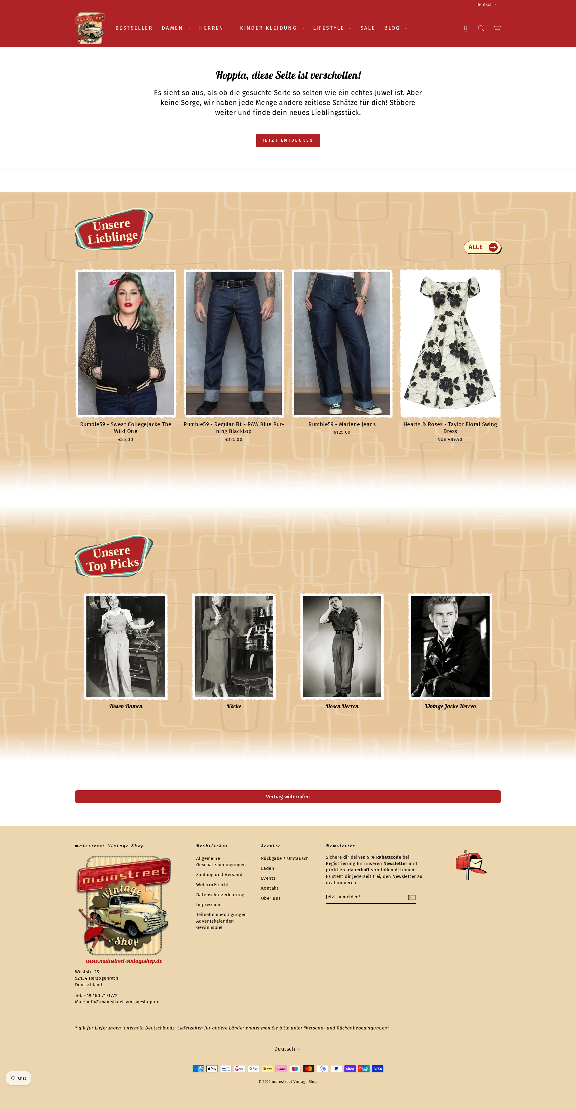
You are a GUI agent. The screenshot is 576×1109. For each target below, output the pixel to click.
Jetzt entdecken (288, 140)
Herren (212, 28)
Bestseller (134, 28)
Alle (476, 247)
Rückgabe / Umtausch (285, 858)
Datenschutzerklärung (220, 894)
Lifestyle (330, 28)
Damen (174, 28)
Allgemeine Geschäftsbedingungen (221, 861)
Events (268, 878)
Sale (368, 28)
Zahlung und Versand (219, 874)
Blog (393, 28)
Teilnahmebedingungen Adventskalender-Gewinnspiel (221, 921)
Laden (267, 868)
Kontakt (269, 888)
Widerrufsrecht (212, 885)
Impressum (208, 904)
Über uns (271, 898)
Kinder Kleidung (269, 28)
